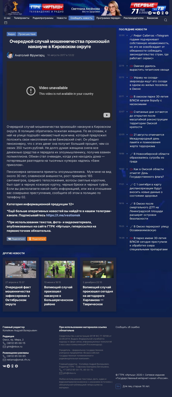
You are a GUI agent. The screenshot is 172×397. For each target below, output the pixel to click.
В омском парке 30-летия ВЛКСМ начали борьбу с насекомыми (149, 100)
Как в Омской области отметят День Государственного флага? (147, 172)
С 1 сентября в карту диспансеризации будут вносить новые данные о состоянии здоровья (146, 190)
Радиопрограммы (43, 17)
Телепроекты (21, 17)
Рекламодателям (134, 17)
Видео (11, 34)
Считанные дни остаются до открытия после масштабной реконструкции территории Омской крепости (149, 119)
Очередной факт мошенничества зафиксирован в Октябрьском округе (18, 295)
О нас (7, 17)
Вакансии (152, 17)
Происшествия (26, 34)
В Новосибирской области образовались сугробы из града (149, 157)
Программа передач (108, 17)
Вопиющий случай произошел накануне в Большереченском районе (58, 295)
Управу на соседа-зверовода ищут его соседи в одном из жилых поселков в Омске (148, 83)
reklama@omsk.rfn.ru (18, 359)
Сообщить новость (81, 17)
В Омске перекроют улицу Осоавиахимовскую (149, 228)
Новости (62, 17)
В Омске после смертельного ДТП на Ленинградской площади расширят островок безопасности (146, 211)
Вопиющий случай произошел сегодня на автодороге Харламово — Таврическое (98, 295)
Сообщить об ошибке (128, 327)
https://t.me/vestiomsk (63, 215)
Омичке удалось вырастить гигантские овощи (149, 67)
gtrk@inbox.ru (14, 346)
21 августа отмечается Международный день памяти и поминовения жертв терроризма (147, 140)
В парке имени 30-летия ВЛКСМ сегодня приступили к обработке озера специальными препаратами (149, 243)
